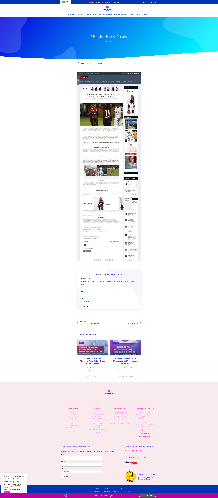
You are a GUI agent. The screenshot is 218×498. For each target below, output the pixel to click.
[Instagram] (148, 2)
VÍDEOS (145, 14)
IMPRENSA (145, 433)
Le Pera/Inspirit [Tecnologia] (104, 491)
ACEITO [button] (7, 492)
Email (83, 291)
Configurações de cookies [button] (12, 489)
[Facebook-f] (140, 2)
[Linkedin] (155, 2)
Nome (83, 284)
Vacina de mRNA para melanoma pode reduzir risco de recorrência (92, 361)
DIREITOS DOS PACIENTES (105, 14)
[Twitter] (144, 2)
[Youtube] (151, 2)
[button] (156, 14)
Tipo (82, 298)
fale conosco (144, 436)
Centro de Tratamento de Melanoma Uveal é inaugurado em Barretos (125, 361)
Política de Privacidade (109, 486)
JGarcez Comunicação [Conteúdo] (121, 491)
